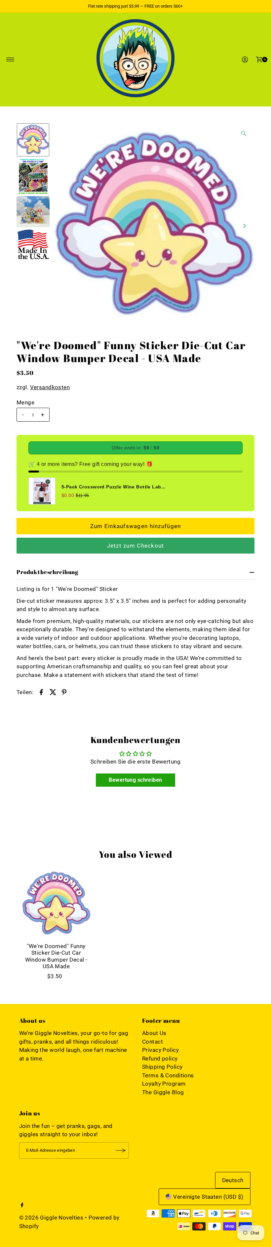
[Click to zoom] (244, 133)
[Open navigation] (10, 59)
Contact (152, 1041)
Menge (25, 402)
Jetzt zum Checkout (135, 545)
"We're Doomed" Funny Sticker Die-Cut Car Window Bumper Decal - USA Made (56, 956)
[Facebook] (22, 1205)
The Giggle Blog (163, 1092)
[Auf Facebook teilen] (41, 691)
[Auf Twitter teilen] (53, 691)
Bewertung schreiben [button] (135, 780)
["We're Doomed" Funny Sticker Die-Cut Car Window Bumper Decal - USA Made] (56, 903)
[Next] (244, 226)
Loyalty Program (163, 1083)
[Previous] (63, 226)
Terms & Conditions (168, 1075)
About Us (154, 1033)
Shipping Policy (162, 1066)
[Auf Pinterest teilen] (64, 691)
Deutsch (233, 1180)
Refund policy (160, 1058)
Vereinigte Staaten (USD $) (208, 1196)
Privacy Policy (160, 1050)
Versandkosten (50, 387)
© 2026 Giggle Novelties (51, 1217)
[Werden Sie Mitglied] (120, 1150)
